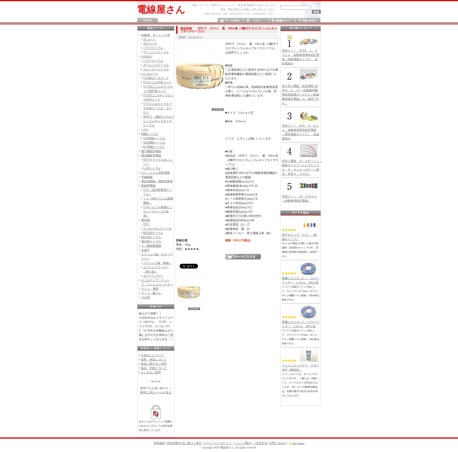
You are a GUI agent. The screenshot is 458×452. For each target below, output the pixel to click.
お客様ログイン (282, 20)
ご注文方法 (260, 443)
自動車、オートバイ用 (155, 35)
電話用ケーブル (151, 241)
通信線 (145, 220)
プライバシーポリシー (217, 443)
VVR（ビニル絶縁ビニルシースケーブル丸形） (157, 211)
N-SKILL (146, 56)
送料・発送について (154, 359)
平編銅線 (147, 177)
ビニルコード (149, 73)
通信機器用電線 (151, 155)
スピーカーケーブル (156, 69)
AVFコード (150, 43)
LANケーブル (152, 168)
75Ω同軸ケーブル (154, 138)
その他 (145, 297)
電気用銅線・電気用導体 (157, 181)
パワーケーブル (153, 48)
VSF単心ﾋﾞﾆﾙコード (156, 78)
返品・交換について (154, 368)
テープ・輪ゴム (151, 293)
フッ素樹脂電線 (151, 246)
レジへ (256, 20)
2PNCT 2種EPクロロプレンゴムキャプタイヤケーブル (158, 121)
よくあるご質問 (151, 372)
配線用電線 (148, 185)
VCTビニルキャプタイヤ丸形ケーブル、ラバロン (157, 108)
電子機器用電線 (151, 151)
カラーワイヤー (153, 276)
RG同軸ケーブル (153, 147)
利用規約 (159, 443)
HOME (147, 20)
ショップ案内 (242, 443)
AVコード (149, 39)
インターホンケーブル (157, 228)
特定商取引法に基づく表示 (184, 443)
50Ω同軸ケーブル (154, 142)
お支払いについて (152, 355)
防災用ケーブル (153, 233)
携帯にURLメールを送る (156, 392)
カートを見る (230, 20)
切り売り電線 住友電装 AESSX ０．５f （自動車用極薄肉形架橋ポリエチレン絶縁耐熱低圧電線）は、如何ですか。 (300, 94)
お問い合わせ (307, 20)
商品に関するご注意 (154, 364)
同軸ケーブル (149, 134)
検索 (316, 12)
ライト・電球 (149, 289)
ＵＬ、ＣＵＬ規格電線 (155, 172)
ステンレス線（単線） (157, 263)
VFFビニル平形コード (157, 82)
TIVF (146, 224)
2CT (145, 129)
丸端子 (145, 250)
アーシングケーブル (156, 52)
